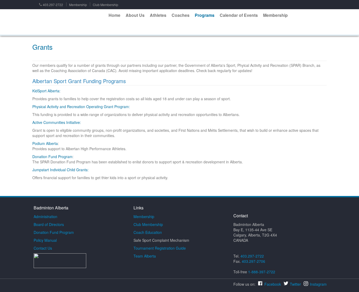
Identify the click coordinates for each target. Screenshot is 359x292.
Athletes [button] (158, 15)
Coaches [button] (180, 15)
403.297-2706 (253, 261)
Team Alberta (145, 256)
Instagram (318, 284)
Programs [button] (204, 15)
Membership (78, 4)
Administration (45, 216)
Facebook (272, 284)
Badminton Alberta (69, 22)
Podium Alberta (45, 143)
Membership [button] (275, 15)
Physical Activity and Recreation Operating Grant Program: (81, 106)
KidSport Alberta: (46, 90)
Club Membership (105, 4)
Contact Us (43, 248)
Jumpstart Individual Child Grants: (60, 169)
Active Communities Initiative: (56, 122)
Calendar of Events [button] (239, 15)
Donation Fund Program (52, 156)
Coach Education (148, 232)
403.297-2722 (53, 4)
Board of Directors (49, 224)
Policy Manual (45, 240)
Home (114, 15)
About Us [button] (135, 15)
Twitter (295, 284)
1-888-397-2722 (261, 271)
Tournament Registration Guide (160, 248)
